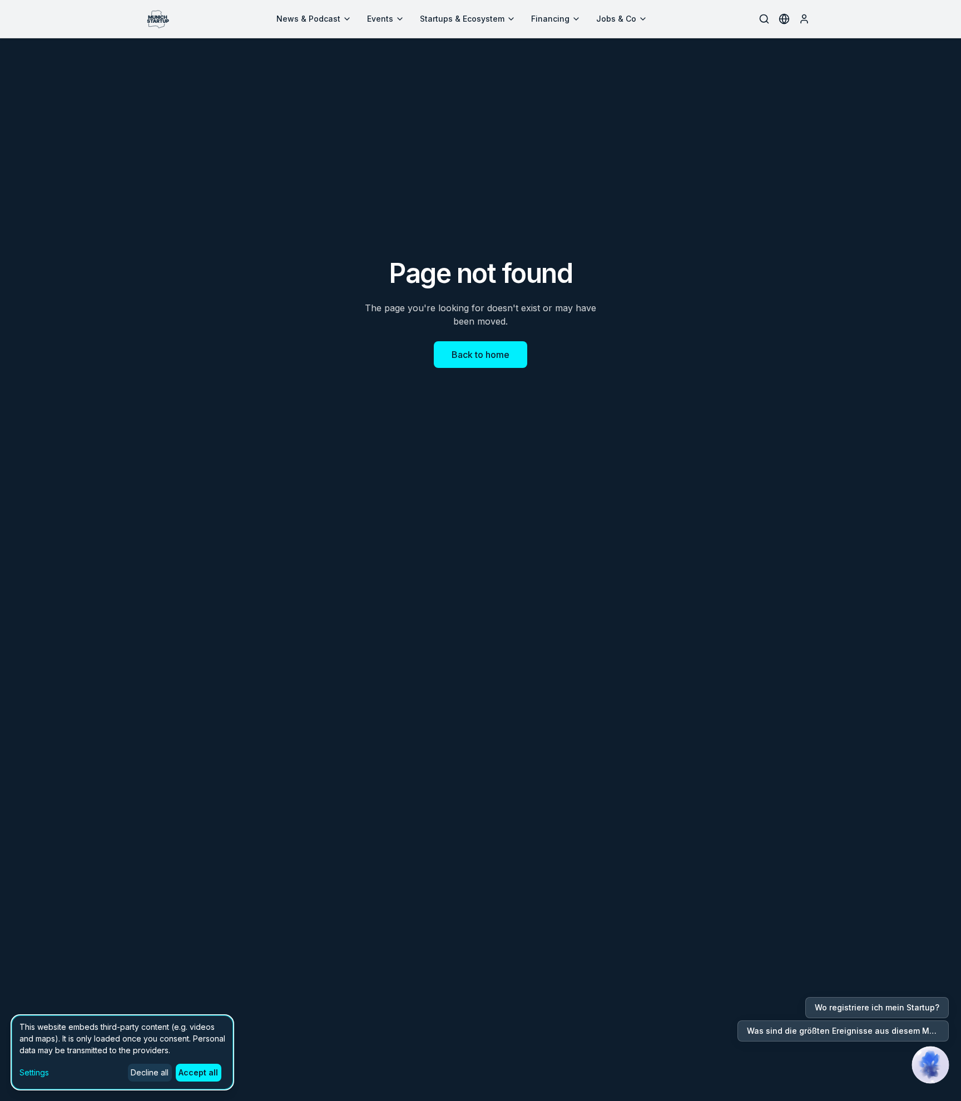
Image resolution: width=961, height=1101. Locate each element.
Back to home (480, 354)
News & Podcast (308, 18)
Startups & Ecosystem (462, 18)
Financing (550, 18)
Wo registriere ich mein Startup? (877, 1007)
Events (380, 18)
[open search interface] (764, 19)
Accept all (198, 1072)
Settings (34, 1072)
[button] (930, 1064)
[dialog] (122, 1052)
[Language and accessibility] (784, 19)
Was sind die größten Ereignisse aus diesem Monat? (848, 1030)
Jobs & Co (616, 18)
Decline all (150, 1072)
